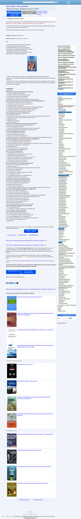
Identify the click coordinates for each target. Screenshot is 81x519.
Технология (61, 129)
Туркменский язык (63, 224)
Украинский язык (63, 186)
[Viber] (12, 283)
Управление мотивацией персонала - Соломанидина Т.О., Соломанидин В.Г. (35, 434)
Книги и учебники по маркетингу (66, 57)
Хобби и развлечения (64, 247)
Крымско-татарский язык (64, 195)
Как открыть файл (22, 234)
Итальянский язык (63, 183)
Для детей (61, 125)
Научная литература (63, 170)
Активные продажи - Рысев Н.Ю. (25, 364)
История (61, 142)
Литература (61, 116)
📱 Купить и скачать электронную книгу (14, 15)
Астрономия (61, 150)
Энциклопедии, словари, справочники (67, 305)
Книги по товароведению (64, 47)
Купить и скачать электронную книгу (28, 271)
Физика (60, 118)
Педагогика (61, 132)
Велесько (50, 289)
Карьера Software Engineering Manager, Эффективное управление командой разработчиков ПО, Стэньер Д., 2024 (35, 346)
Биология (61, 122)
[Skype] (15, 283)
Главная (60, 97)
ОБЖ (60, 141)
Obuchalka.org (9, 516)
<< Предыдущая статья (24, 499)
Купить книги (31, 231)
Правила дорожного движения (66, 133)
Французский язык (63, 178)
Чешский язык (62, 209)
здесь (53, 25)
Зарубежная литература (64, 163)
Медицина (61, 283)
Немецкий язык (62, 181)
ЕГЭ (59, 102)
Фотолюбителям (62, 245)
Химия (60, 121)
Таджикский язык (63, 227)
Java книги (61, 273)
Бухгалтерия (62, 236)
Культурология (62, 166)
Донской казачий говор (64, 213)
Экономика (61, 233)
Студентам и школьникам (65, 165)
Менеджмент (62, 230)
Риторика (61, 139)
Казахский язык (62, 201)
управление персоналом (35, 289)
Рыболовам (61, 295)
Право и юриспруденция (64, 148)
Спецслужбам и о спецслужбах (66, 285)
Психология (61, 145)
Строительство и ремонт (64, 260)
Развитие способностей (64, 279)
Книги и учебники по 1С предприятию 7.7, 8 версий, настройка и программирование (66, 50)
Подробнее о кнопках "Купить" (16, 18)
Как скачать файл (11, 234)
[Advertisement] (44, 42)
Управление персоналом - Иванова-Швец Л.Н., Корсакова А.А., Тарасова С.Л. (35, 329)
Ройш (54, 289)
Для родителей (62, 168)
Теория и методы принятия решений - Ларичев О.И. (29, 450)
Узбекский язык (62, 192)
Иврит (60, 215)
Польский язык (62, 206)
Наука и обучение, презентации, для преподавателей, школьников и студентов (66, 106)
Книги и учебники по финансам (66, 62)
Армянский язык (62, 189)
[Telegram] (14, 283)
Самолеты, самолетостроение (66, 255)
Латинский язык (62, 184)
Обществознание (63, 157)
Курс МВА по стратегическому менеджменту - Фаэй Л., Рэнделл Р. (32, 483)
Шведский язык (62, 210)
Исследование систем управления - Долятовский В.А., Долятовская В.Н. (34, 466)
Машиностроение (63, 274)
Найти (59, 309)
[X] (17, 283)
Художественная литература (65, 138)
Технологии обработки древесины (67, 266)
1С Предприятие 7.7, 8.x (64, 291)
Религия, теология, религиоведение (67, 156)
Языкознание (62, 219)
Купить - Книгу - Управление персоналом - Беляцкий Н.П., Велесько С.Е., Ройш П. (25, 240)
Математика (61, 113)
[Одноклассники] (8, 283)
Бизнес (60, 237)
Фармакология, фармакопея (65, 250)
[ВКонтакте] (7, 283)
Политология (62, 124)
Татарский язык (62, 190)
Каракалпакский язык (64, 225)
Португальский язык (63, 207)
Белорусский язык (63, 187)
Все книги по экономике (64, 46)
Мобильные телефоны (64, 258)
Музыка (60, 153)
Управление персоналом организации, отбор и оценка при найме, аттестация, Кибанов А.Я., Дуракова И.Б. (35, 314)
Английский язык (63, 177)
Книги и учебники (62, 109)
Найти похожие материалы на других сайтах (29, 12)
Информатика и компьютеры (65, 119)
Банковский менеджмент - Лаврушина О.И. (27, 381)
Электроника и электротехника (66, 248)
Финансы (61, 234)
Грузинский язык (62, 221)
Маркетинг (61, 231)
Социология (61, 130)
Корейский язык (62, 193)
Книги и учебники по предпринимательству (64, 60)
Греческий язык (62, 203)
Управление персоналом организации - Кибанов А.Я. (29, 296)
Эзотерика (61, 244)
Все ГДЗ (60, 101)
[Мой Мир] (10, 283)
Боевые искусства (63, 303)
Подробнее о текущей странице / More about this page (42, 13)
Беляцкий (44, 289)
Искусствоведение (63, 127)
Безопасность (62, 300)
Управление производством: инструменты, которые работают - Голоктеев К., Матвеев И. (35, 414)
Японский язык (62, 212)
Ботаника (61, 136)
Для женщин (62, 276)
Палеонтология (62, 159)
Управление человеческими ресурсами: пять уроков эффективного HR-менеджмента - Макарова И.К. (34, 397)
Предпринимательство (64, 239)
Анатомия (61, 135)
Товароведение (62, 240)
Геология (61, 270)
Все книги (60, 306)
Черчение (61, 144)
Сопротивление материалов (65, 174)
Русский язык (62, 115)
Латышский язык (63, 204)
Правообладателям (33, 234)
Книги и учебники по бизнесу (65, 53)
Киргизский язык (62, 222)
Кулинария (61, 301)
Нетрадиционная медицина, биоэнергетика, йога (65, 287)
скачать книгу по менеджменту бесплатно (18, 289)
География (61, 160)
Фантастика (61, 289)
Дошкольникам (62, 110)
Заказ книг (61, 271)
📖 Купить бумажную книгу (14, 11)
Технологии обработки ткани (65, 261)
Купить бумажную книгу (13, 270)
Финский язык (62, 218)
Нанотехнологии (63, 251)
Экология (61, 154)
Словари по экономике (64, 77)
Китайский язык (62, 216)
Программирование (63, 282)
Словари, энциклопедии (64, 298)
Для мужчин (61, 294)
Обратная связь (61, 310)
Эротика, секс (62, 297)
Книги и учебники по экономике (66, 64)
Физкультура (62, 151)
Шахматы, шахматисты (64, 280)
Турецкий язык (62, 200)
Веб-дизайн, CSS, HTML (64, 292)
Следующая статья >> (38, 499)
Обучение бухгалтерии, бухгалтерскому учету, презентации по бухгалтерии (67, 67)
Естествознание (62, 162)
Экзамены (60, 104)
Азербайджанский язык (64, 196)
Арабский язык (62, 198)
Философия (61, 147)
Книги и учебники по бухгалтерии (66, 55)
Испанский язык (62, 180)
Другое (59, 308)
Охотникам (61, 257)
